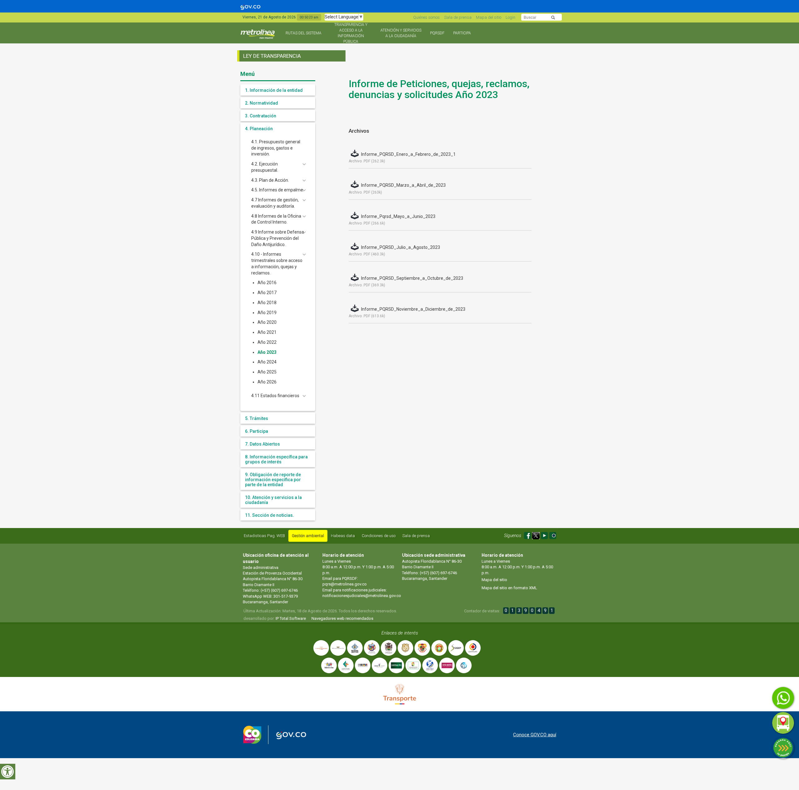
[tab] (277, 90)
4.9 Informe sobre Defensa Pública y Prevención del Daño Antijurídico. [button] (277, 238)
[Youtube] (545, 534)
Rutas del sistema (303, 33)
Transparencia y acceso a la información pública (350, 33)
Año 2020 (267, 322)
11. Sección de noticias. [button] (269, 515)
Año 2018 (267, 302)
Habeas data (343, 535)
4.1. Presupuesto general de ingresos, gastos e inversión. (275, 148)
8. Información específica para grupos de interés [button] (276, 459)
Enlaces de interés (399, 633)
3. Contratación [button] (260, 115)
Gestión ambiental (308, 535)
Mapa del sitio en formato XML (509, 587)
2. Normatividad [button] (261, 103)
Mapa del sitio (488, 17)
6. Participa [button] (256, 431)
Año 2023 (267, 352)
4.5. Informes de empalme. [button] (277, 189)
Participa (462, 33)
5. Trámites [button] (256, 418)
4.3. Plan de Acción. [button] (270, 180)
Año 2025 (267, 371)
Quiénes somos (426, 17)
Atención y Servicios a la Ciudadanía (400, 33)
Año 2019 (267, 312)
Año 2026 (267, 381)
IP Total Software (291, 618)
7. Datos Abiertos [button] (262, 444)
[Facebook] (528, 534)
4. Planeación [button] (259, 128)
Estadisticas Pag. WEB (264, 535)
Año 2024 (267, 361)
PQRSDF (437, 33)
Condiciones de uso (378, 535)
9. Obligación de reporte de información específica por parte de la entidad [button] (273, 479)
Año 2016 (267, 282)
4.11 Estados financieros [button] (275, 395)
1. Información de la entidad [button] (274, 90)
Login (510, 17)
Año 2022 (267, 342)
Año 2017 (267, 292)
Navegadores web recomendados (342, 618)
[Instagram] (552, 534)
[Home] (258, 36)
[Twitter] (536, 534)
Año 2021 (267, 332)
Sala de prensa (458, 17)
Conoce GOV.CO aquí (534, 735)
